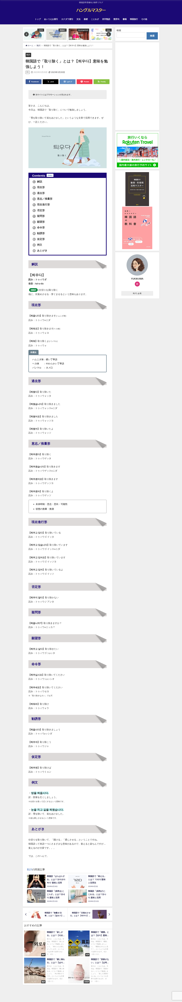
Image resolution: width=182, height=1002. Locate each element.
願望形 (39, 222)
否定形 (39, 210)
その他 (144, 19)
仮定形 (39, 239)
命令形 (39, 227)
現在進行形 (41, 204)
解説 (37, 181)
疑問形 (39, 216)
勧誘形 (39, 233)
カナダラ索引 (67, 19)
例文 (37, 244)
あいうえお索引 (51, 19)
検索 (119, 30)
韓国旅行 (134, 19)
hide (50, 175)
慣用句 (116, 19)
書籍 (125, 19)
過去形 (39, 193)
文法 (78, 19)
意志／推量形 (42, 198)
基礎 (86, 19)
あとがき (40, 250)
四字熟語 (106, 19)
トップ (38, 19)
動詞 (28, 55)
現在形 (39, 187)
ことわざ (95, 19)
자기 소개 (137, 293)
